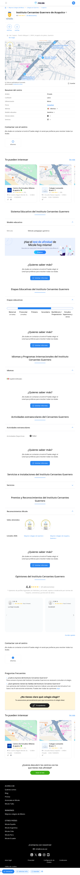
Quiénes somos (10, 790)
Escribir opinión (70, 635)
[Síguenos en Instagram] (44, 854)
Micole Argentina (11, 828)
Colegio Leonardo (56, 189)
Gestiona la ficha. (18, 84)
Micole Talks (9, 804)
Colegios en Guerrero (33, 7)
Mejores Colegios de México (16, 7)
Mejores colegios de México (15, 814)
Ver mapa (12, 38)
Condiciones (63, 860)
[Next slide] (73, 615)
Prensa (7, 797)
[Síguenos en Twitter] (36, 854)
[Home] (5, 7)
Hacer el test (40, 773)
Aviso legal (8, 860)
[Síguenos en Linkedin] (31, 854)
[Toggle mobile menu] (6, 3)
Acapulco (44, 7)
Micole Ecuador (10, 838)
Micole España (10, 824)
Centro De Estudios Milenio (24, 189)
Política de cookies (11, 866)
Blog (6, 793)
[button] (40, 222)
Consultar (50, 105)
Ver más (72, 160)
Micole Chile (9, 831)
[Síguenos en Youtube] (48, 854)
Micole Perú (9, 835)
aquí (58, 688)
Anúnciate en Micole (12, 800)
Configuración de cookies (49, 861)
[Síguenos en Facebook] (40, 854)
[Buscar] (73, 3)
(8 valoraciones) (32, 15)
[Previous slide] (6, 615)
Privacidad (31, 860)
